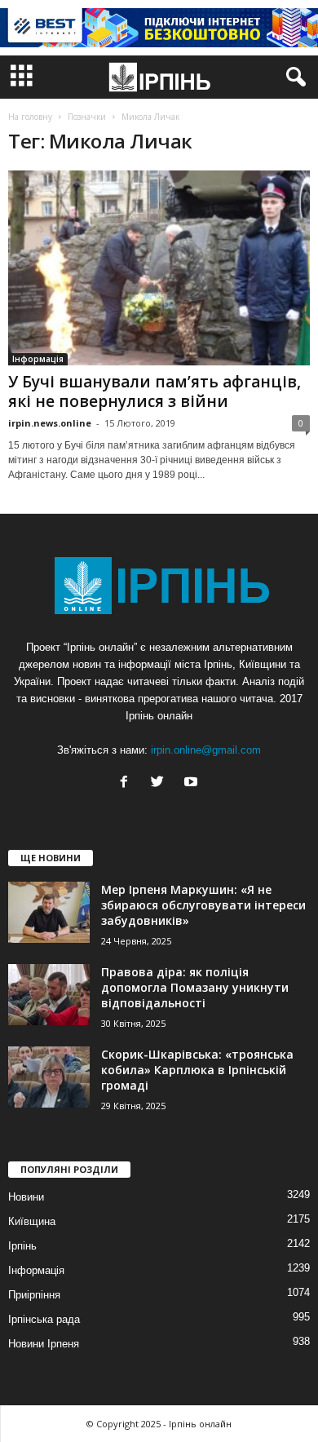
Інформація (38, 359)
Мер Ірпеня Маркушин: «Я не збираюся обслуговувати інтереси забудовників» (203, 905)
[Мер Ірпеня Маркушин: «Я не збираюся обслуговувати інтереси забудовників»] (49, 912)
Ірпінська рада (44, 1319)
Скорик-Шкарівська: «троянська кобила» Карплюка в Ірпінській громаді (197, 1069)
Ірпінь (22, 1246)
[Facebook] (127, 783)
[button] (293, 77)
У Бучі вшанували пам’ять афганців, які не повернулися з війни (154, 391)
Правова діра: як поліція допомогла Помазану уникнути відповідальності (195, 987)
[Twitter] (161, 783)
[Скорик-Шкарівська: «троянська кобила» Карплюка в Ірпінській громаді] (49, 1077)
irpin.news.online (49, 423)
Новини (26, 1197)
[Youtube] (193, 783)
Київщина (31, 1221)
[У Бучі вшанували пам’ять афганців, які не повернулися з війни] (159, 267)
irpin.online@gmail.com (206, 750)
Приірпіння (34, 1295)
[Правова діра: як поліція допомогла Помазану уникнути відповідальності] (49, 994)
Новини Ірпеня (43, 1344)
